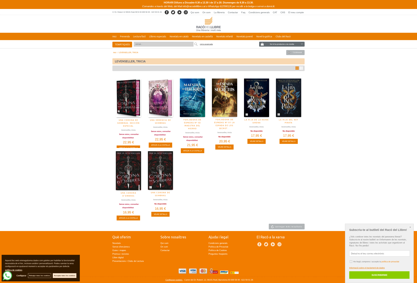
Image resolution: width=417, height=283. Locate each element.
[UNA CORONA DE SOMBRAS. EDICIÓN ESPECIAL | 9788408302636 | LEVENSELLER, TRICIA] (128, 98)
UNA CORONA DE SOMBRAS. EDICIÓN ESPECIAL (128, 123)
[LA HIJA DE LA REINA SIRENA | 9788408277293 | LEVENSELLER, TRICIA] (256, 98)
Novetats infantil (224, 36)
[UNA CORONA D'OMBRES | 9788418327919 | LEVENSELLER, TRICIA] (128, 170)
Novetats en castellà (202, 36)
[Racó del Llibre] (208, 24)
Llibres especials (157, 36)
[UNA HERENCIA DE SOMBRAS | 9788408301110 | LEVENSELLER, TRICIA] (160, 98)
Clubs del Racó (283, 36)
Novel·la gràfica (264, 36)
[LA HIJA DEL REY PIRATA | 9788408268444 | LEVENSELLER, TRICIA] (288, 98)
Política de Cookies (217, 250)
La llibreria (219, 12)
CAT (275, 12)
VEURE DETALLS (224, 147)
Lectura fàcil (139, 36)
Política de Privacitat (218, 247)
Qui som (195, 12)
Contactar (233, 12)
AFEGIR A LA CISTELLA (160, 145)
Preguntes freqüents (218, 254)
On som (206, 12)
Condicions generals (259, 12)
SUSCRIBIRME (379, 275)
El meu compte (296, 12)
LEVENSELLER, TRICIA (128, 130)
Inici (114, 36)
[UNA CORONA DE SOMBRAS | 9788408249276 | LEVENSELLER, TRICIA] (160, 170)
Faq (243, 12)
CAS (282, 12)
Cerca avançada (206, 44)
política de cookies (13, 270)
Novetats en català (179, 36)
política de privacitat (390, 262)
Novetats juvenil (245, 36)
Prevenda (125, 36)
